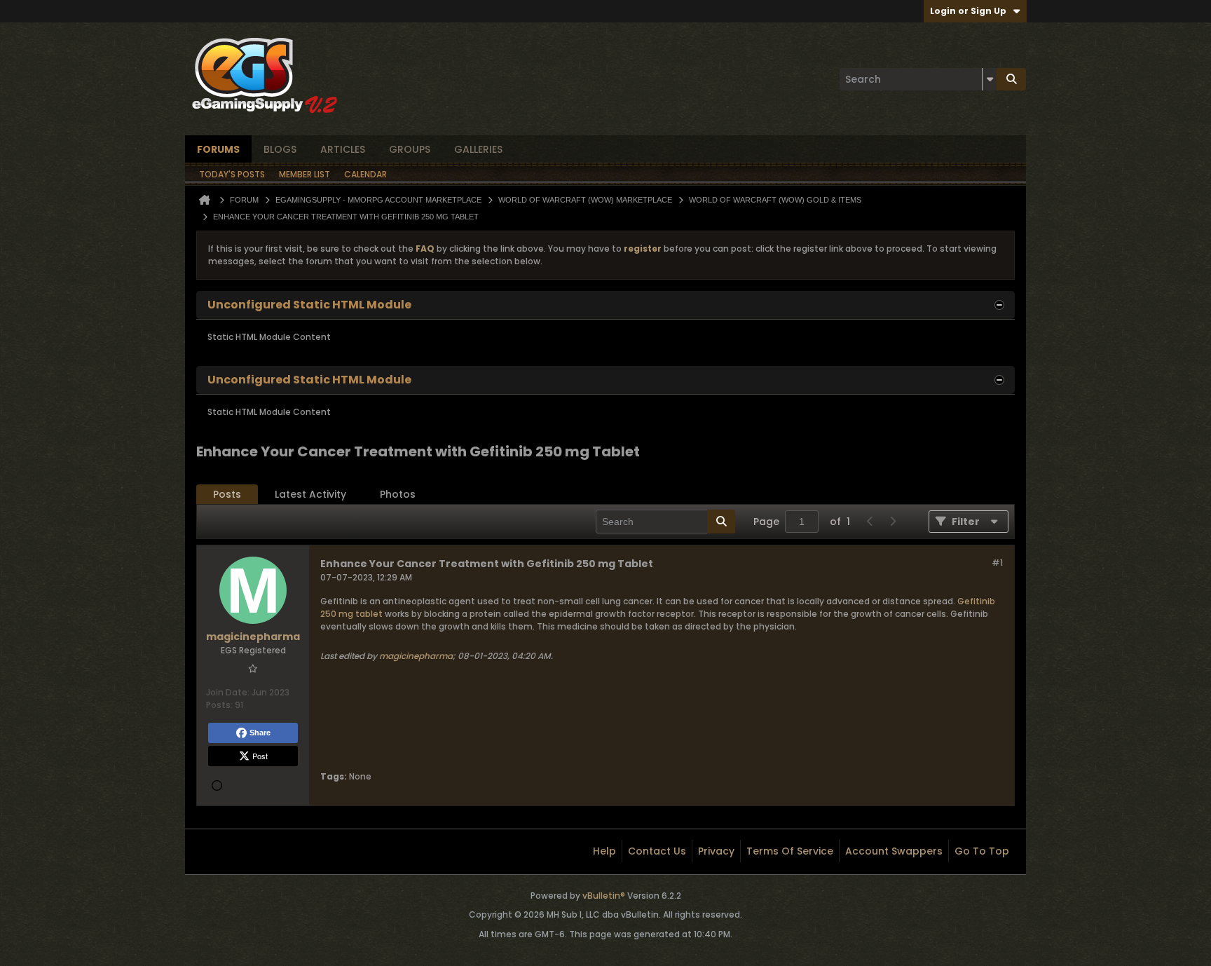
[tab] (227, 494)
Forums (218, 149)
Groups (409, 149)
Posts (227, 494)
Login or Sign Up (968, 11)
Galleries (478, 149)
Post (260, 755)
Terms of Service (789, 851)
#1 (997, 563)
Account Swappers (894, 851)
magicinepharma (416, 656)
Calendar (365, 174)
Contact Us (657, 851)
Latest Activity (310, 494)
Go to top (982, 851)
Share (260, 732)
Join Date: (227, 692)
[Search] (1011, 79)
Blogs (280, 149)
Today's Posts (232, 174)
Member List (304, 174)
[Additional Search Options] (989, 79)
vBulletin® (603, 896)
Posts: (219, 705)
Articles (342, 149)
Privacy (716, 851)
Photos (398, 494)
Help (604, 851)
